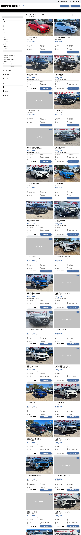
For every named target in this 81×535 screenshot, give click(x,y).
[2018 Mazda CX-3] (39, 210)
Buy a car (43, 10)
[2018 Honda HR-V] (39, 173)
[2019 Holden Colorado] (67, 246)
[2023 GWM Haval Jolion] (67, 283)
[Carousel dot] (37, 34)
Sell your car (59, 10)
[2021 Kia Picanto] (67, 392)
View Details (33, 52)
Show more (13, 50)
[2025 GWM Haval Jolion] (67, 428)
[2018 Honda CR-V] (39, 137)
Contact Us (46, 52)
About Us (78, 10)
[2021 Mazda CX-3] (39, 100)
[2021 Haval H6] (39, 501)
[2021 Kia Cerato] (67, 137)
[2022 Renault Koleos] (39, 428)
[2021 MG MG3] (39, 64)
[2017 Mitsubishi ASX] (39, 283)
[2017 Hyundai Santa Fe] (39, 319)
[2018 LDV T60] (39, 246)
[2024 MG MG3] (67, 173)
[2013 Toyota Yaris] (39, 27)
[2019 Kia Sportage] (67, 319)
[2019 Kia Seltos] (39, 392)
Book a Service (75, 5)
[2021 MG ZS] (67, 64)
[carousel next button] (51, 27)
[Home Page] (10, 6)
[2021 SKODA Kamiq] (67, 355)
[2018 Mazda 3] (67, 100)
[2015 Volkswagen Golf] (67, 27)
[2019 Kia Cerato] (39, 355)
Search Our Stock (65, 5)
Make (4, 32)
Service (50, 10)
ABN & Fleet (69, 10)
